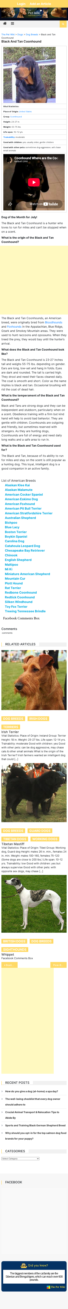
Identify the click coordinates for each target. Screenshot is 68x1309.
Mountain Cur (15, 578)
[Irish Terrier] (34, 680)
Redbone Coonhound (21, 592)
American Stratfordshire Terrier (28, 513)
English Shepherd (18, 560)
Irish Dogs (38, 719)
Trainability (8, 137)
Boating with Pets (12, 965)
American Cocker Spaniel (24, 494)
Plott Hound (14, 583)
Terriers (10, 727)
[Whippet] (34, 904)
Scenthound (16, 116)
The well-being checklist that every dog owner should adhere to (32, 1101)
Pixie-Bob (58, 965)
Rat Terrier (13, 588)
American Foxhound (20, 504)
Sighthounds (15, 949)
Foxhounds (14, 326)
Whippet (7, 954)
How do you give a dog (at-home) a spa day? (31, 1091)
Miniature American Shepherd (27, 574)
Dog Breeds (13, 719)
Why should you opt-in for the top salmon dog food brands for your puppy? (35, 1135)
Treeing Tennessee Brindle (25, 611)
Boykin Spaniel (16, 536)
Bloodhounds (53, 322)
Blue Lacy (12, 527)
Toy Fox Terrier (16, 606)
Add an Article (40, 4)
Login (21, 4)
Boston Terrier (16, 532)
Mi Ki (8, 569)
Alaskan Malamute (19, 490)
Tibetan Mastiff (12, 844)
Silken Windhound (18, 602)
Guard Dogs (40, 831)
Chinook (11, 555)
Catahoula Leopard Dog (22, 546)
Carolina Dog (14, 541)
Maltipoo (11, 564)
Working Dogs (45, 839)
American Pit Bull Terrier (23, 508)
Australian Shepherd (20, 518)
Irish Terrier (10, 732)
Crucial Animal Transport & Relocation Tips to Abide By (32, 1115)
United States (25, 111)
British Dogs (14, 941)
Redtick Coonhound (20, 597)
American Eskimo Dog (21, 499)
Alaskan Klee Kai (17, 485)
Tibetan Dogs (14, 839)
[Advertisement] (34, 280)
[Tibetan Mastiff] (34, 792)
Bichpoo (11, 522)
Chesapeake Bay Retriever (25, 550)
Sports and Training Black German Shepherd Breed (35, 1125)
